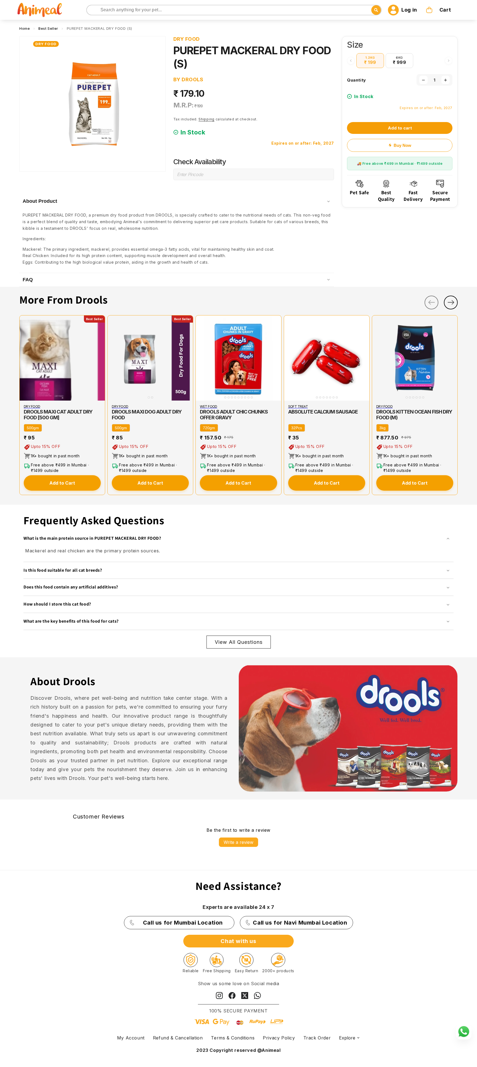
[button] (438, 10)
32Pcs (296, 428)
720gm (209, 428)
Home (24, 28)
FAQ (28, 279)
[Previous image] (25, 358)
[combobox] (234, 10)
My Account (131, 1038)
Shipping (206, 119)
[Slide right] (451, 302)
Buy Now (402, 145)
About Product (40, 201)
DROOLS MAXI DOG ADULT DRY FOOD (147, 414)
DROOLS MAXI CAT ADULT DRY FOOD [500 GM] (58, 414)
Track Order (317, 1038)
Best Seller (48, 28)
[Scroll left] (351, 60)
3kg (382, 428)
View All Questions (239, 642)
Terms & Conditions (233, 1038)
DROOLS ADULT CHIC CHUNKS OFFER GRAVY (234, 414)
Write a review (238, 842)
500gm (33, 428)
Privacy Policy (279, 1038)
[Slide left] (431, 302)
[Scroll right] (448, 60)
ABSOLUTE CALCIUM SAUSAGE (323, 412)
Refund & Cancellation (178, 1038)
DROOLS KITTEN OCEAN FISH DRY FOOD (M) (414, 414)
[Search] (91, 10)
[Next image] (100, 358)
